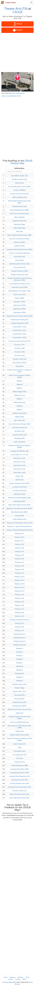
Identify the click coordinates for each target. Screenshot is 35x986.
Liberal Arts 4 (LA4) (19, 469)
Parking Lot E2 (19, 544)
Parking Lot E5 (19, 555)
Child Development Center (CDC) (19, 264)
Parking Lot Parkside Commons (19, 620)
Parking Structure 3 (19, 638)
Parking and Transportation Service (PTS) (19, 523)
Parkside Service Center (19, 684)
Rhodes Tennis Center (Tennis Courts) (19, 709)
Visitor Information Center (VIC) (19, 794)
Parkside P (19, 677)
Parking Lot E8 (19, 566)
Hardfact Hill (19, 366)
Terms (27, 977)
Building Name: (19, 168)
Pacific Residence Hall (19, 519)
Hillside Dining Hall (19, 402)
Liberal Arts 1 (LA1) (19, 458)
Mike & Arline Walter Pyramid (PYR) (19, 505)
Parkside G (19, 648)
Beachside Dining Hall (19, 221)
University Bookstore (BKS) (19, 765)
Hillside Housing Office (19, 413)
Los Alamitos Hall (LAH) (19, 487)
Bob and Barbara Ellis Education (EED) (20, 235)
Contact (17, 979)
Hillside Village (19, 417)
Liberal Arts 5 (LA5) (19, 472)
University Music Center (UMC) (19, 773)
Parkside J (19, 655)
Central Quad (19, 260)
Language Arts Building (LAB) (19, 451)
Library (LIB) (19, 476)
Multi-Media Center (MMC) (19, 512)
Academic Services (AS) (19, 179)
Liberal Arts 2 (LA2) (19, 462)
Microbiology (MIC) (19, 501)
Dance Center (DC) (19, 294)
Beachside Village (19, 224)
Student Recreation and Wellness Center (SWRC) (19, 739)
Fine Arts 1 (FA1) (19, 345)
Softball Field (20, 731)
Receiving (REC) (19, 699)
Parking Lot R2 (19, 627)
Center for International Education (19, 253)
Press (24, 979)
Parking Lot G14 (19, 591)
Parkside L (19, 663)
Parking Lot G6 (19, 605)
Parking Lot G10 (19, 577)
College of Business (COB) (19, 271)
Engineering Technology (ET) (19, 319)
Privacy (11, 979)
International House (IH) (19, 427)
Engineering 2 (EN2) (19, 305)
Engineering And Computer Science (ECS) (20, 316)
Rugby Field (19, 713)
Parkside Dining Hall (19, 645)
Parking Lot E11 (19, 541)
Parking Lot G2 (19, 594)
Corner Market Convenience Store (19, 284)
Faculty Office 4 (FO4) (19, 334)
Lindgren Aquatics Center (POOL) (19, 483)
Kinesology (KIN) (19, 438)
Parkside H (19, 652)
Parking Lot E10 (19, 537)
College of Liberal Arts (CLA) (19, 274)
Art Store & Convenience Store (19, 194)
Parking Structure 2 (19, 634)
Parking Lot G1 (19, 573)
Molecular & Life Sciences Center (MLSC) (19, 508)
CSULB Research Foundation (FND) (19, 291)
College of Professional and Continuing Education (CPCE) (20, 279)
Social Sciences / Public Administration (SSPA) (19, 727)
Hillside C (19, 388)
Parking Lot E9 (19, 569)
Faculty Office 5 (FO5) (19, 337)
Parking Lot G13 (19, 587)
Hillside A (19, 381)
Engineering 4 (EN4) (19, 312)
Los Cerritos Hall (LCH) (19, 490)
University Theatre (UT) (19, 791)
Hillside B (19, 384)
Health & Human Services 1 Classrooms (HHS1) (19, 371)
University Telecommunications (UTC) (19, 787)
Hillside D (19, 399)
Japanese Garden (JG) (19, 435)
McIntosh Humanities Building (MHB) (19, 498)
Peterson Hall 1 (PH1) (19, 691)
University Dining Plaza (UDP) (19, 769)
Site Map (20, 977)
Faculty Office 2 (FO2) (19, 327)
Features (12, 977)
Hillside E (19, 406)
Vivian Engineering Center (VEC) (19, 798)
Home (5, 977)
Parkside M (19, 666)
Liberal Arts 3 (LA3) (19, 465)
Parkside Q (19, 681)
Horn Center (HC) (19, 420)
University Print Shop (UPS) (19, 780)
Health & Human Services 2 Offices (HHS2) (19, 376)
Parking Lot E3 (19, 548)
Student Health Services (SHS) (19, 735)
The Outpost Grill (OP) (19, 755)
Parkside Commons (20, 641)
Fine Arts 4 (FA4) (19, 355)
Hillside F (19, 410)
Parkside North (19, 673)
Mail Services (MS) (19, 494)
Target (19, 747)
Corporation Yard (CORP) (19, 287)
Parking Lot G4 (19, 602)
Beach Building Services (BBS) (19, 210)
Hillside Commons (19, 395)
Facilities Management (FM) (19, 323)
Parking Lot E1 (19, 533)
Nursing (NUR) (19, 516)
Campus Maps (10, 2)
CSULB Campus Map (21, 162)
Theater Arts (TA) (16, 8)
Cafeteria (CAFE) (19, 246)
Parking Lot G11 (19, 580)
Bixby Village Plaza (19, 228)
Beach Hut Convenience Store (19, 213)
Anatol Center (19, 183)
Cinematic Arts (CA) (19, 267)
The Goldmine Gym (20, 751)
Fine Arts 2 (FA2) (19, 348)
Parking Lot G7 (19, 609)
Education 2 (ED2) (19, 302)
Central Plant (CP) (19, 257)
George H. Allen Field (19, 359)
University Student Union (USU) (19, 783)
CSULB (17, 12)
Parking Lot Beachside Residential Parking (20, 530)
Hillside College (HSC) (19, 392)
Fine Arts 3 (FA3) (19, 352)
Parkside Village (19, 688)
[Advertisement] (17, 52)
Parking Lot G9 (19, 616)
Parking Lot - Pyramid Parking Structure (19, 526)
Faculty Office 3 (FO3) (19, 330)
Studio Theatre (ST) (19, 744)
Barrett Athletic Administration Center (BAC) (19, 202)
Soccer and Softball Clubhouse (19, 722)
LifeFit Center (19, 480)
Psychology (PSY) (19, 695)
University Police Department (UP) (19, 776)
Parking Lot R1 (19, 623)
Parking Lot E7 (19, 562)
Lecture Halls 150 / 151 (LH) (19, 455)
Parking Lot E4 (19, 551)
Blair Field (19, 231)
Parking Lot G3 (19, 598)
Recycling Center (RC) (19, 702)
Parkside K (19, 659)
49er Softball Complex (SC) (19, 176)
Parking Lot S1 (19, 630)
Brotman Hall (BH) (19, 242)
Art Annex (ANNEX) (19, 190)
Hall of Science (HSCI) (19, 363)
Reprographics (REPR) (19, 706)
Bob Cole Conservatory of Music (19, 239)
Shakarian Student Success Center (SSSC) (19, 717)
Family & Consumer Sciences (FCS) (19, 341)
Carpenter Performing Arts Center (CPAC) (19, 249)
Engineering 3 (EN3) (19, 309)
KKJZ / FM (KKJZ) (19, 442)
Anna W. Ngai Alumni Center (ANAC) (19, 186)
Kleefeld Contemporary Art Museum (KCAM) (19, 446)
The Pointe (19, 758)
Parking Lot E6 (19, 559)
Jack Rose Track (19, 431)
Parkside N (19, 670)
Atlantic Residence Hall (19, 197)
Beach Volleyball (19, 217)
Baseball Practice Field (20, 206)
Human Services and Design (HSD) (19, 424)
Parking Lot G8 (19, 612)
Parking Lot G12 (19, 584)
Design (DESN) (19, 298)
